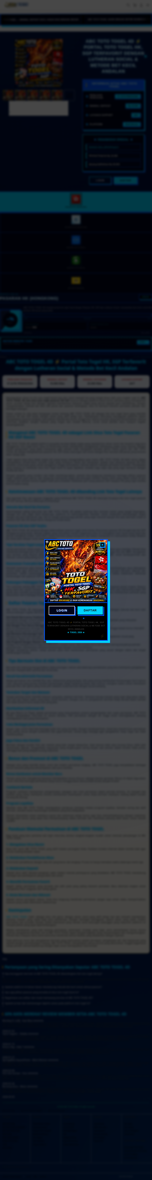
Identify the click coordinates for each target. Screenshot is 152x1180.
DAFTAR (90, 610)
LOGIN (62, 610)
